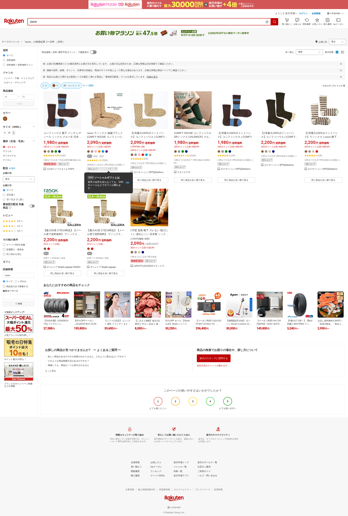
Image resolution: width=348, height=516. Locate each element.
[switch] (32, 206)
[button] (335, 14)
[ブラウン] (5, 118)
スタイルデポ (183, 172)
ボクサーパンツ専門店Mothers (148, 172)
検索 (20, 104)
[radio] (4, 55)
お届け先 (7, 173)
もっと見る (50, 371)
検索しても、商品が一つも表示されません (68, 365)
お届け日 (7, 185)
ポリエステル (9, 155)
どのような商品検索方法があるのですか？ (68, 361)
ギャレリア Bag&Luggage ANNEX (63, 267)
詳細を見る (152, 77)
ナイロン (7, 160)
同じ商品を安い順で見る (149, 180)
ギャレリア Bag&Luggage (103, 267)
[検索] (274, 21)
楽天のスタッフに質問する (214, 358)
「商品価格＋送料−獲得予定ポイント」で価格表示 (64, 52)
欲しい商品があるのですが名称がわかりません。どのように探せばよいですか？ (87, 356)
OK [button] (127, 182)
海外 (13, 168)
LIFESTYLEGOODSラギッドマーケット (151, 266)
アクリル (7, 151)
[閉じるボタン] (341, 64)
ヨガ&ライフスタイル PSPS (60, 169)
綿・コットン (9, 147)
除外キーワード (10, 291)
